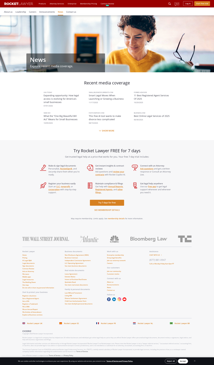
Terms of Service (82, 351)
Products (42, 3)
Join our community (114, 271)
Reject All (171, 361)
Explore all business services (32, 315)
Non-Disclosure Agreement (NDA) (77, 255)
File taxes (25, 274)
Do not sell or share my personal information (38, 288)
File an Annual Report (30, 309)
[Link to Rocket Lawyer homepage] (19, 4)
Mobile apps (26, 277)
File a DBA (25, 307)
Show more (108, 130)
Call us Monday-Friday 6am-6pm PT (161, 264)
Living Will (68, 296)
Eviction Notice (70, 277)
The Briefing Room (29, 282)
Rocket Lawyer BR (182, 323)
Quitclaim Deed (70, 282)
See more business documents (76, 266)
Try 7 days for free (107, 202)
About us (8, 12)
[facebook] (109, 300)
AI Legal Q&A (27, 260)
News (60, 12)
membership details (116, 218)
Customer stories (113, 274)
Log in (188, 3)
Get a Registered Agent (30, 298)
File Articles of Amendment (31, 312)
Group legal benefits (114, 258)
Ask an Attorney (28, 271)
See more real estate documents (76, 285)
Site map (25, 285)
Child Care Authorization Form (75, 301)
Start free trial (202, 3)
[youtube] (125, 300)
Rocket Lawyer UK (34, 323)
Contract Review (107, 3)
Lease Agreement (71, 274)
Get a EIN (25, 301)
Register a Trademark (30, 304)
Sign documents (28, 266)
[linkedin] (114, 300)
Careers (32, 12)
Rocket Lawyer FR (108, 323)
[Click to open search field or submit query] (169, 3)
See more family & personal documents (79, 304)
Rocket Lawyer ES (71, 323)
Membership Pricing (88, 3)
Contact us (71, 12)
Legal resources (28, 279)
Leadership (20, 12)
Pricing (24, 258)
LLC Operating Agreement (74, 263)
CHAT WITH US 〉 (155, 255)
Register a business (29, 296)
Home (24, 255)
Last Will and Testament (73, 293)
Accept (183, 361)
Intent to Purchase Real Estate (76, 279)
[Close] (194, 361)
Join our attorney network (116, 260)
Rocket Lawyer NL (145, 323)
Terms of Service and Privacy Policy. (120, 361)
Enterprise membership (115, 255)
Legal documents (28, 263)
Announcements (47, 12)
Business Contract (71, 258)
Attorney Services (57, 3)
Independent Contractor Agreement (78, 260)
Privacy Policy (68, 355)
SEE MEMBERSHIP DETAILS (107, 210)
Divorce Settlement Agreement (76, 298)
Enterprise (72, 3)
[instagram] (119, 300)
